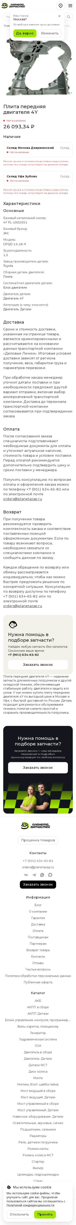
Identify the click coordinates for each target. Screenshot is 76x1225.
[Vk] (26, 875)
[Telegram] (34, 875)
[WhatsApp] (42, 875)
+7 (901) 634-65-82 (44, 489)
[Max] (50, 875)
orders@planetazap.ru (22, 499)
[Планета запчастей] (15, 5)
